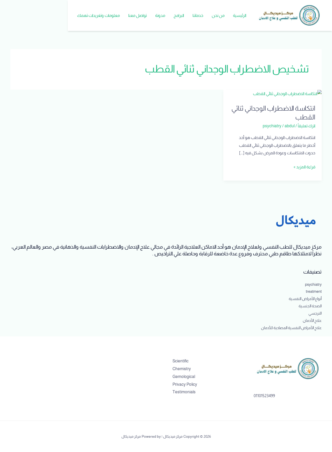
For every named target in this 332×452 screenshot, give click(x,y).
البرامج (179, 15)
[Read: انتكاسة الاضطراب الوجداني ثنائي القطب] (287, 93)
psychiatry (272, 126)
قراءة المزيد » (304, 166)
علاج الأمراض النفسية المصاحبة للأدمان (291, 327)
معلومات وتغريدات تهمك (98, 15)
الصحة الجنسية (310, 306)
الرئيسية (239, 15)
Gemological (183, 376)
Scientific (180, 361)
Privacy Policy (184, 384)
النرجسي (315, 313)
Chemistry (181, 369)
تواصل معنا (137, 15)
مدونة (160, 15)
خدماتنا (197, 15)
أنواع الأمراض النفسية (305, 298)
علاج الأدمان (312, 320)
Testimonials (184, 392)
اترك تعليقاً (306, 126)
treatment (314, 291)
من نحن (218, 15)
